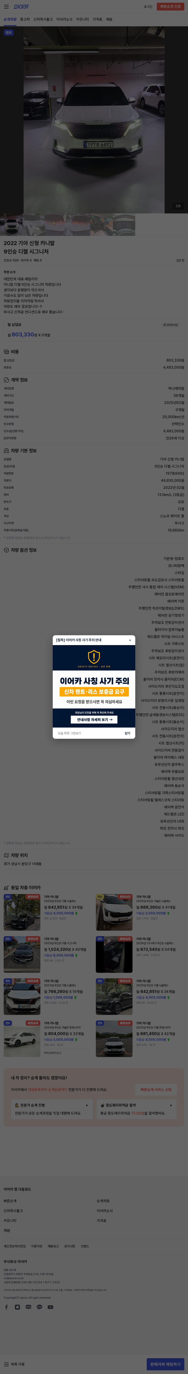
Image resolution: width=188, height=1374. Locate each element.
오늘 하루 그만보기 (69, 733)
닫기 (127, 733)
